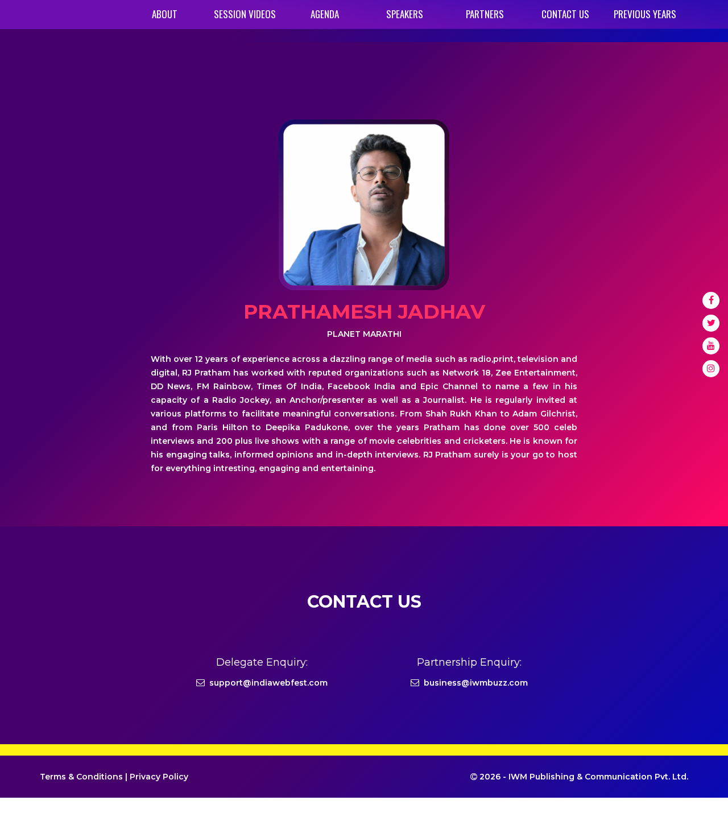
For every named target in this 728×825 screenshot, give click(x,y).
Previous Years (645, 14)
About (164, 14)
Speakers (404, 14)
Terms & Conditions (81, 777)
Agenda (325, 14)
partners (485, 14)
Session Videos (245, 14)
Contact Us (565, 14)
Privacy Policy (159, 777)
